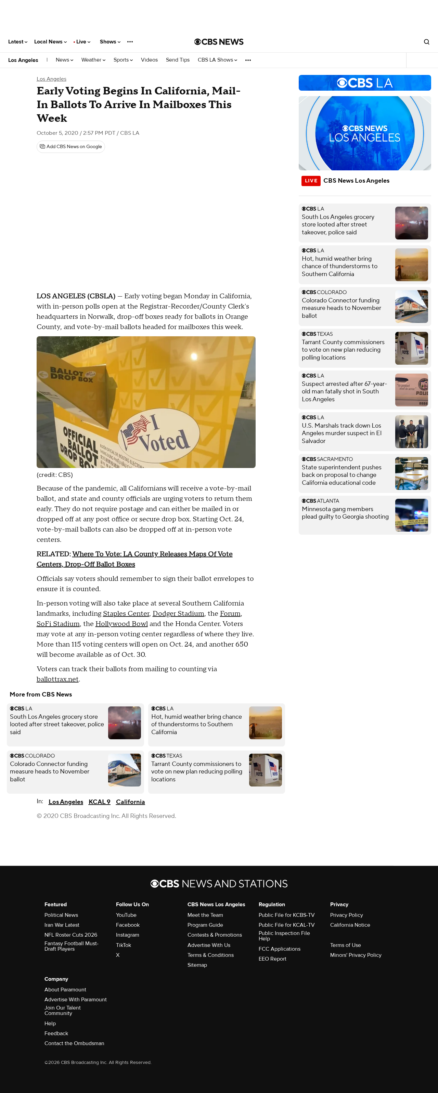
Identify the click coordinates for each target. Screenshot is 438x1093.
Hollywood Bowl (121, 624)
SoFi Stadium (58, 624)
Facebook (128, 925)
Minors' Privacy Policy (356, 955)
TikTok (123, 945)
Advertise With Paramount (75, 999)
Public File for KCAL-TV (287, 925)
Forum (230, 613)
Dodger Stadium (178, 613)
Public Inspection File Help (284, 936)
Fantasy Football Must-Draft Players (71, 946)
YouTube (126, 915)
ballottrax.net (58, 679)
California (130, 802)
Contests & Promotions (215, 935)
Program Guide (205, 925)
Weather (92, 60)
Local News (49, 41)
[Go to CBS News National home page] (219, 41)
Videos (149, 60)
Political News (61, 915)
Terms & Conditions (211, 955)
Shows (109, 41)
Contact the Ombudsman (74, 1043)
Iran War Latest (61, 925)
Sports (122, 60)
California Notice (350, 925)
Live (82, 41)
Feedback (56, 1033)
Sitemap (197, 965)
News (63, 60)
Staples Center (126, 613)
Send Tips (178, 60)
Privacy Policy (346, 915)
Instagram (127, 935)
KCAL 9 (100, 802)
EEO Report (272, 959)
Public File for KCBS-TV (287, 915)
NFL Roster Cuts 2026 (70, 935)
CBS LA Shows (216, 60)
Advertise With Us (209, 945)
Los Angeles (23, 60)
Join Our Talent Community (62, 1010)
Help (50, 1023)
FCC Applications (279, 949)
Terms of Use (345, 945)
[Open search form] (427, 42)
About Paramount (65, 989)
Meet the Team (205, 915)
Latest (16, 41)
